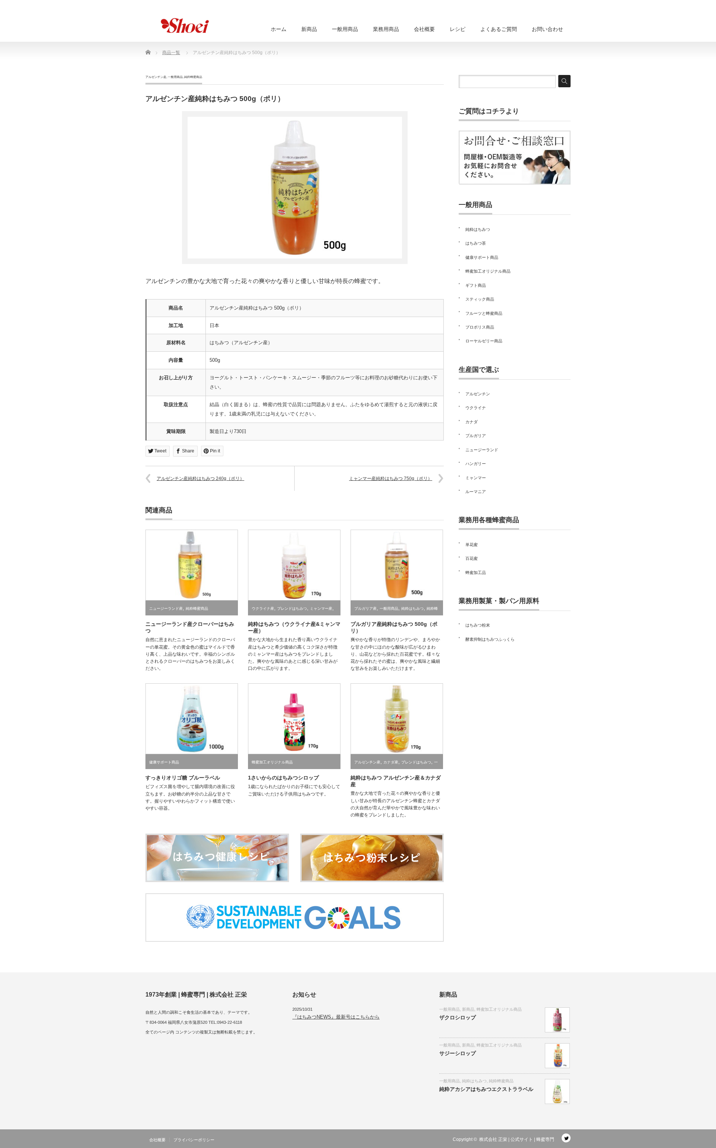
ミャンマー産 (321, 608)
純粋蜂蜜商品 (193, 77)
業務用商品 (386, 29)
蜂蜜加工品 (475, 572)
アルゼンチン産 (155, 77)
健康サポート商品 (164, 762)
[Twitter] (566, 1137)
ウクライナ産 (263, 608)
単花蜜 (471, 544)
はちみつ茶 (475, 243)
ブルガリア (475, 435)
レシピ (457, 29)
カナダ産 (390, 762)
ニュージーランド (481, 450)
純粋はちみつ (412, 608)
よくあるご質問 (498, 29)
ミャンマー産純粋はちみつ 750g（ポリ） (390, 478)
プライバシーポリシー (193, 1140)
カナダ (471, 422)
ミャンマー (475, 478)
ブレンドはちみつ (292, 608)
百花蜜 (471, 558)
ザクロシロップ (457, 1017)
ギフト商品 (475, 285)
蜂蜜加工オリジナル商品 (272, 762)
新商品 (309, 29)
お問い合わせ (547, 29)
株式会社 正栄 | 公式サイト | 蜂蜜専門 (516, 1139)
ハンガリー (475, 463)
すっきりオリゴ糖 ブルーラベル (182, 778)
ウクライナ (475, 407)
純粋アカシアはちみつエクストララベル (486, 1089)
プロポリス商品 (479, 327)
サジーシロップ (457, 1053)
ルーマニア (475, 491)
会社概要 (424, 29)
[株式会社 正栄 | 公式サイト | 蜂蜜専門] (183, 25)
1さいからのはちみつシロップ (283, 778)
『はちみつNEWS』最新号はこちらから (336, 1017)
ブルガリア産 (365, 608)
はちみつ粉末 (477, 625)
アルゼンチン (477, 394)
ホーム (278, 29)
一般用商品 (345, 29)
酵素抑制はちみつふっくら (490, 639)
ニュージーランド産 (166, 608)
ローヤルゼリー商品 (483, 341)
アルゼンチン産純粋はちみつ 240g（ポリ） (200, 478)
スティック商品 (479, 299)
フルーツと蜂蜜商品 (483, 313)
